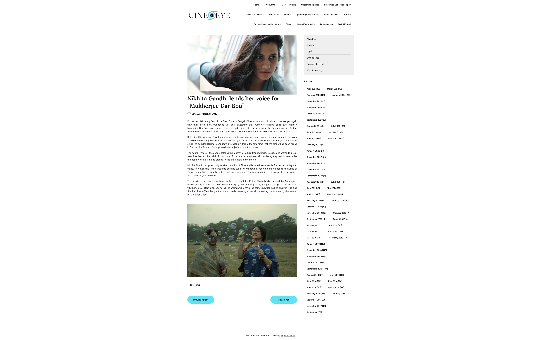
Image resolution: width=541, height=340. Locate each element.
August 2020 (313, 182)
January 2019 (313, 244)
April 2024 (312, 89)
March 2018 (334, 287)
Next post (283, 299)
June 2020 (312, 188)
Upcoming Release (310, 5)
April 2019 (332, 231)
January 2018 (338, 293)
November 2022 (314, 163)
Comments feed (315, 64)
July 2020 (335, 182)
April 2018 (311, 287)
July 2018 (335, 275)
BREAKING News (254, 14)
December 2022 (314, 157)
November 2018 (314, 256)
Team (288, 24)
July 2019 (311, 225)
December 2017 (314, 300)
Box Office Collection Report (337, 5)
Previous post (200, 299)
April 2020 (312, 194)
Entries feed (313, 57)
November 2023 (314, 107)
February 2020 (314, 200)
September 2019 (314, 219)
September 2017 (314, 312)
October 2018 (313, 262)
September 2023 (315, 120)
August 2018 (313, 275)
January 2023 (313, 151)
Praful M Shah (344, 24)
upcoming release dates (307, 14)
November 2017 (314, 306)
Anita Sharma (326, 24)
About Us (270, 5)
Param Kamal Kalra (306, 24)
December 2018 (314, 250)
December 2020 (314, 169)
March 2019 (312, 237)
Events (287, 14)
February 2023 (314, 144)
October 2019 (339, 213)
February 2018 (313, 293)
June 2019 (332, 225)
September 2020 (315, 175)
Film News (274, 14)
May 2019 (311, 231)
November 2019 (314, 213)
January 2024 (338, 95)
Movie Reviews (289, 5)
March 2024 (333, 89)
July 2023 (335, 126)
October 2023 (313, 113)
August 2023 (313, 126)
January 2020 (337, 200)
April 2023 (312, 138)
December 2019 (314, 206)
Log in (310, 51)
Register (311, 45)
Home (256, 5)
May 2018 (333, 281)
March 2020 (333, 194)
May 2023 (333, 132)
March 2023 (334, 138)
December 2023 (314, 101)
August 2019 (339, 219)
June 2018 (312, 281)
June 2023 (312, 132)
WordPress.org (314, 70)
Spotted (347, 14)
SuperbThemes (288, 335)
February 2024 (314, 95)
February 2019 (336, 237)
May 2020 (332, 188)
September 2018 (314, 269)
